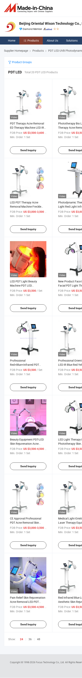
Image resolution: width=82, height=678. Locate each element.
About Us (52, 40)
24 (21, 639)
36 (30, 639)
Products (33, 40)
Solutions (72, 40)
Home (11, 40)
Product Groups (21, 62)
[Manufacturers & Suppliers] (29, 7)
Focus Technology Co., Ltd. (50, 662)
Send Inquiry (28, 150)
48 (38, 639)
